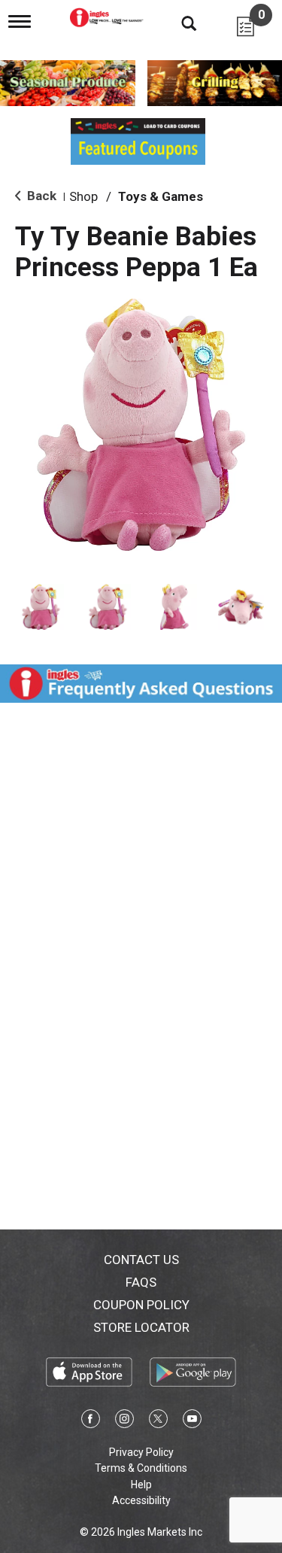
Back (40, 195)
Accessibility (141, 1500)
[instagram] (124, 1421)
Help (141, 1485)
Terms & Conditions (141, 1468)
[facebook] (90, 1421)
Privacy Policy (141, 1452)
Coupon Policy (141, 1304)
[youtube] (192, 1421)
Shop (83, 196)
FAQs (141, 1282)
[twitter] (158, 1421)
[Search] (177, 22)
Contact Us (141, 1259)
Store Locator (141, 1327)
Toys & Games (160, 196)
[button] (41, 607)
